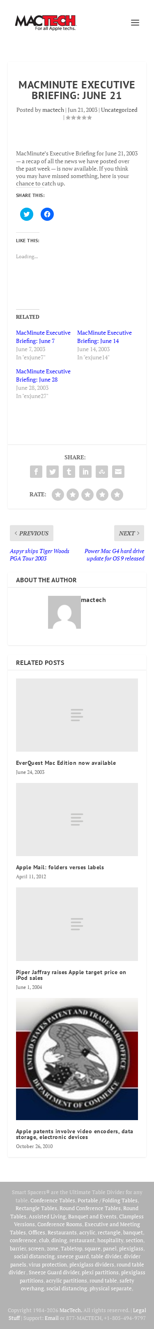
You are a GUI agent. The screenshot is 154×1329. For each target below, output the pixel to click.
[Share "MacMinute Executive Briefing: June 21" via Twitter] (52, 471)
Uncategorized (119, 109)
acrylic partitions (66, 1280)
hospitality (110, 1240)
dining (59, 1240)
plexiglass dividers (91, 1264)
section (134, 1240)
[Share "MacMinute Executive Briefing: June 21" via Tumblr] (69, 471)
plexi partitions (100, 1272)
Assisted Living (47, 1216)
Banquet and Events (92, 1216)
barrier (18, 1248)
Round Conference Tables (90, 1208)
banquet (133, 1232)
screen (36, 1248)
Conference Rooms (59, 1224)
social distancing (34, 1256)
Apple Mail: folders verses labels (60, 867)
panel (110, 1248)
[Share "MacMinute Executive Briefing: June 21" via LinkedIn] (85, 471)
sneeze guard (73, 1256)
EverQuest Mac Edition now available (66, 762)
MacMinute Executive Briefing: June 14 (104, 337)
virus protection (48, 1264)
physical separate (111, 1288)
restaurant (82, 1240)
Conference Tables (52, 1200)
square (93, 1248)
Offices (36, 1232)
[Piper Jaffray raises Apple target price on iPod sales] (77, 924)
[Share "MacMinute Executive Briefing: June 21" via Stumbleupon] (102, 471)
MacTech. (71, 1310)
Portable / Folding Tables (108, 1200)
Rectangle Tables (36, 1208)
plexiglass (131, 1248)
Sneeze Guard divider (54, 1272)
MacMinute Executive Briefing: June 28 (43, 375)
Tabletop (71, 1248)
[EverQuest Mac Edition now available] (77, 715)
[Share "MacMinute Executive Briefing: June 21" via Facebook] (36, 471)
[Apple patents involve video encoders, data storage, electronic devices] (77, 1059)
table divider (106, 1256)
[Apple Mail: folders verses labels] (77, 819)
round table (103, 1280)
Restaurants (62, 1232)
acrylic (87, 1232)
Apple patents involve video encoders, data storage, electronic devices (74, 1134)
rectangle (109, 1232)
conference (23, 1240)
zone (52, 1248)
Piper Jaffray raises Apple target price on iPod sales (71, 975)
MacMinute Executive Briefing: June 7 (43, 337)
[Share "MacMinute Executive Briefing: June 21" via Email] (118, 471)
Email (52, 1318)
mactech (53, 109)
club (44, 1240)
